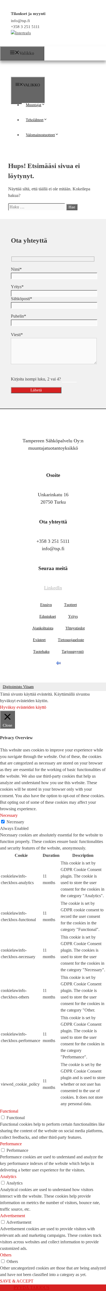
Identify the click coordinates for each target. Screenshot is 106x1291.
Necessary (15, 822)
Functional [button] (9, 1111)
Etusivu (46, 605)
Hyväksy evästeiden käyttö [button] (23, 707)
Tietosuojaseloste (71, 640)
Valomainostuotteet (40, 135)
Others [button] (5, 1255)
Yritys (73, 616)
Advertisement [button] (12, 1215)
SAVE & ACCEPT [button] (16, 1281)
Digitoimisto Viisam (18, 687)
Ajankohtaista (42, 628)
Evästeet (39, 640)
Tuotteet (70, 605)
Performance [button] (11, 1143)
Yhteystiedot (75, 628)
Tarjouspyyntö (73, 652)
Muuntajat (33, 105)
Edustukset (47, 616)
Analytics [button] (8, 1176)
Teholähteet (34, 120)
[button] (45, 105)
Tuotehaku (41, 652)
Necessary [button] (9, 815)
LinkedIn (53, 587)
